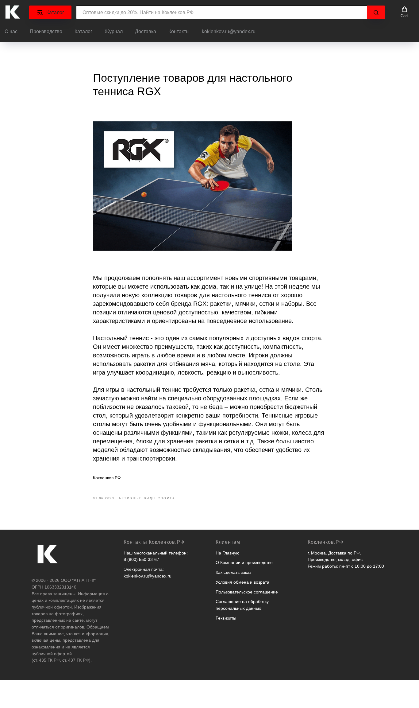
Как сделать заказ (233, 572)
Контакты (179, 31)
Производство (46, 31)
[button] (404, 12)
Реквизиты (226, 618)
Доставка (145, 31)
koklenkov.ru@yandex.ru (229, 31)
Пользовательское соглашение (247, 591)
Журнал (114, 31)
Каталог (83, 31)
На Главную (228, 552)
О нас (11, 31)
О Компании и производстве (244, 562)
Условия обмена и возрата (242, 582)
